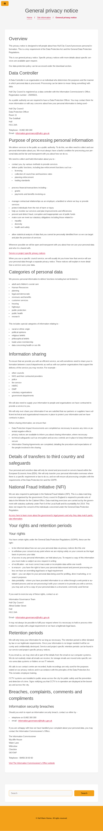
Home (29, 17)
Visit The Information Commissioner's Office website (32, 763)
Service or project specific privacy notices (27, 253)
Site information (44, 17)
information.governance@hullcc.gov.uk (32, 133)
